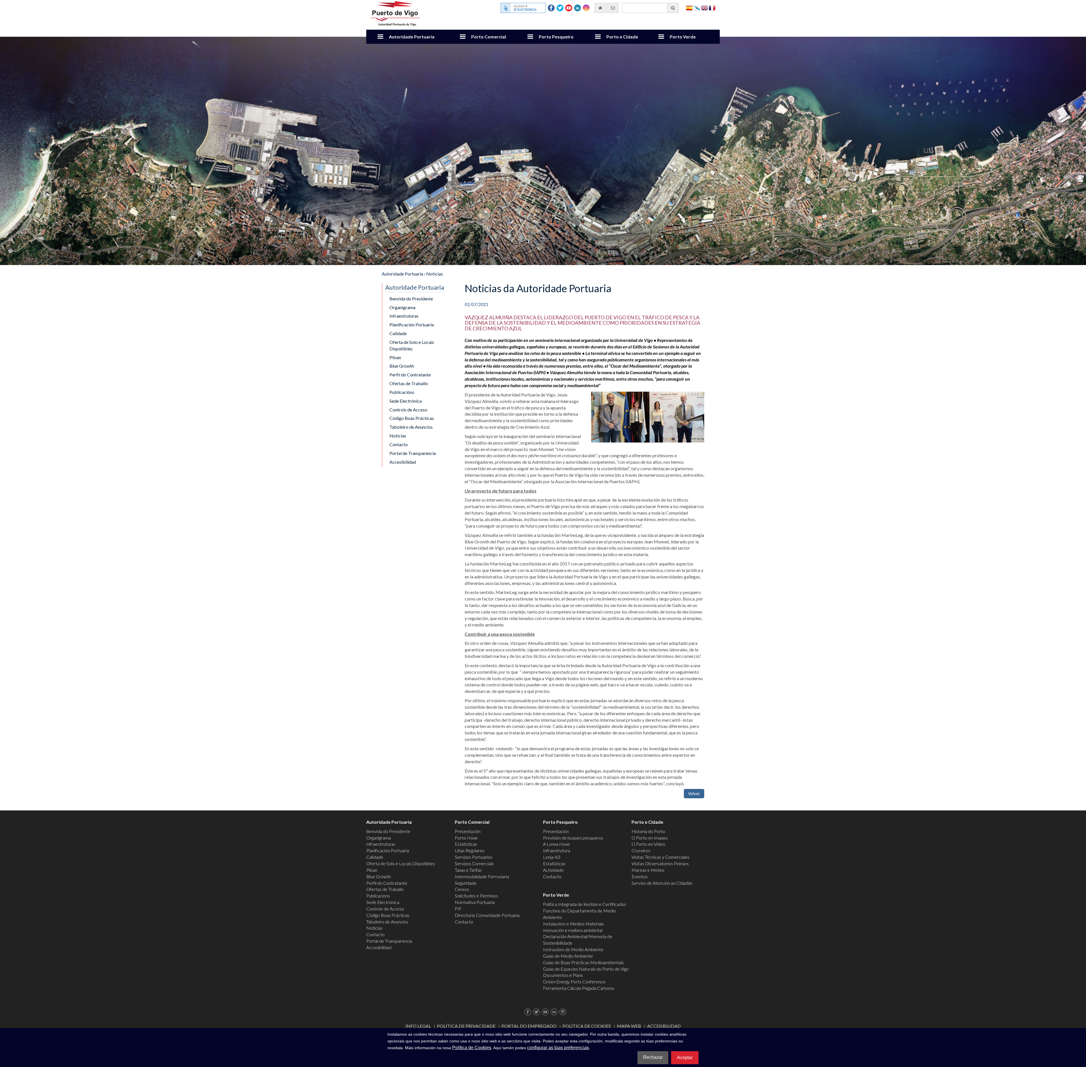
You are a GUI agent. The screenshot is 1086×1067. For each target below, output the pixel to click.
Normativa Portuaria (475, 902)
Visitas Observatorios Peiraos (660, 863)
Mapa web (629, 1026)
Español (689, 7)
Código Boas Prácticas (411, 418)
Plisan (395, 357)
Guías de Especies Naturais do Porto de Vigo (586, 968)
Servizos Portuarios (473, 857)
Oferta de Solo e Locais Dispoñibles (411, 345)
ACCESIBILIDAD (664, 1026)
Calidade (398, 333)
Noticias (434, 273)
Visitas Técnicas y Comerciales (660, 857)
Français (712, 7)
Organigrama (402, 307)
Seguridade (466, 883)
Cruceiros (641, 850)
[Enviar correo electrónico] (613, 8)
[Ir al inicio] (600, 8)
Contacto (398, 444)
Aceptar (685, 1057)
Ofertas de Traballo (408, 383)
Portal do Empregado (529, 1026)
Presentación (467, 831)
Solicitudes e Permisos (476, 895)
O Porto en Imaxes (650, 837)
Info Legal (418, 1026)
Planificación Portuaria (411, 324)
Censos (462, 889)
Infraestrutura (556, 850)
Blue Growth (401, 365)
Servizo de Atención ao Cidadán (662, 883)
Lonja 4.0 (551, 857)
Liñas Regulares (469, 850)
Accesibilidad (402, 462)
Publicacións (401, 392)
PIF (458, 908)
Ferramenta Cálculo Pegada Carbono (578, 988)
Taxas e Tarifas (468, 870)
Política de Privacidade (466, 1026)
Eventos (640, 876)
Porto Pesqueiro (556, 36)
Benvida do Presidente (411, 298)
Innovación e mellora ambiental (572, 930)
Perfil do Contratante (410, 374)
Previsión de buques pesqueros (573, 837)
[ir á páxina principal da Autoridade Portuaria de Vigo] (395, 13)
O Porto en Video (648, 844)
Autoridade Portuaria (411, 36)
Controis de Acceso (408, 409)
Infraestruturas (404, 315)
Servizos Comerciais (474, 863)
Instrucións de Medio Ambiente (573, 949)
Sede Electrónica (405, 401)
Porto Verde (683, 36)
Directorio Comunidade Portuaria (487, 915)
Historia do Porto (648, 831)
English (704, 7)
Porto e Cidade (622, 36)
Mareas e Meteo (648, 870)
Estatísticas (466, 844)
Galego (696, 7)
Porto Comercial (488, 36)
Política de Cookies (587, 1026)
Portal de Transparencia (412, 453)
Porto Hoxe (466, 837)
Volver (694, 793)
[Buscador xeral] (673, 8)
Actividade (553, 870)
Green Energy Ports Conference (574, 981)
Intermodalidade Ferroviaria (482, 876)
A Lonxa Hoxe (556, 844)
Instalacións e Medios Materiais (573, 923)
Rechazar (653, 1057)
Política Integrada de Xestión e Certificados (584, 904)
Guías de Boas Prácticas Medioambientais (583, 962)
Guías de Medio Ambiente (568, 955)
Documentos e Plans (563, 975)
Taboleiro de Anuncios (411, 427)
